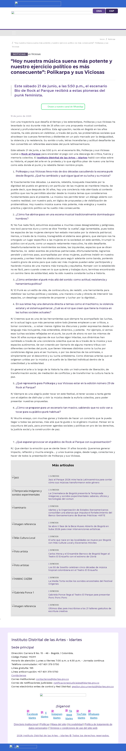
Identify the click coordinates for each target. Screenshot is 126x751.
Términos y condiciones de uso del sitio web (73, 728)
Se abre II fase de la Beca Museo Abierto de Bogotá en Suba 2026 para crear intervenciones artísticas (78, 527)
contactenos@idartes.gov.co (52, 679)
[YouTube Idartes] (81, 715)
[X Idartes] (44, 715)
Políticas (44, 724)
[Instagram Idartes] (56, 715)
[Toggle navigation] (14, 33)
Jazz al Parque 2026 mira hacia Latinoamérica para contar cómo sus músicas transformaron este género (80, 481)
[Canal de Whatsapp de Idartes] (93, 715)
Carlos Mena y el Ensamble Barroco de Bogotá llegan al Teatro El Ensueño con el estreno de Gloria (79, 555)
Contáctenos (18, 675)
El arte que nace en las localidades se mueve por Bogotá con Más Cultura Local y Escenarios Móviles (79, 541)
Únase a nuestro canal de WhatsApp (65, 106)
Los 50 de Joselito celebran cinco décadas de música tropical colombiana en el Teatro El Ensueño (77, 569)
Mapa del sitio (58, 724)
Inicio (102, 39)
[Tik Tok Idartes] (69, 714)
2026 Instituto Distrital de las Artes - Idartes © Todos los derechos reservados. (63, 735)
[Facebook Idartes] (32, 715)
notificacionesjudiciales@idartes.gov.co (76, 682)
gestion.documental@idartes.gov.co (93, 686)
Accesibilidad (75, 724)
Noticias (111, 39)
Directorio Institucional (26, 724)
